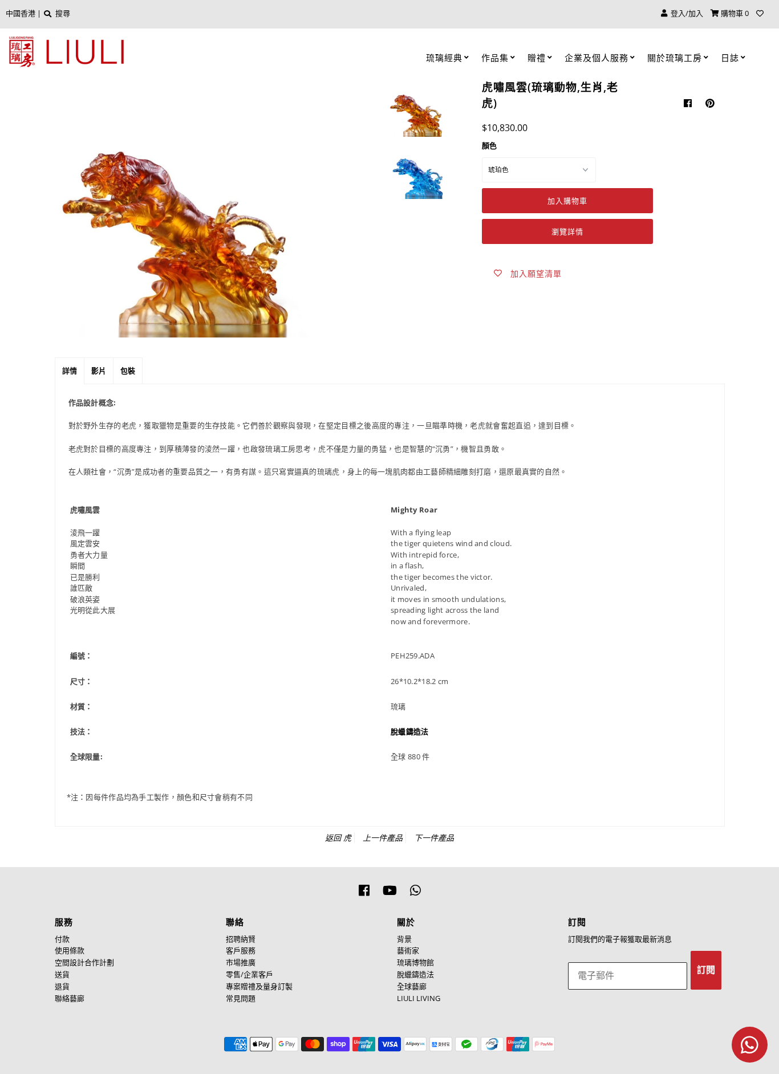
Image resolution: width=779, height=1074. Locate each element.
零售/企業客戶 (249, 974)
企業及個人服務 (596, 57)
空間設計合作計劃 (84, 962)
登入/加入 (685, 13)
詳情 (69, 370)
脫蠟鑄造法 (415, 974)
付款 (62, 939)
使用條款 (69, 950)
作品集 (495, 57)
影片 (98, 370)
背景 (404, 939)
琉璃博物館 (415, 962)
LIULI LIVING (418, 998)
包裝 (127, 370)
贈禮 (537, 57)
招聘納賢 (240, 939)
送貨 (62, 974)
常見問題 (240, 998)
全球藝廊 (412, 986)
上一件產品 (383, 837)
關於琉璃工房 (674, 57)
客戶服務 (240, 950)
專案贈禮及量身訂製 (259, 986)
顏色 (489, 145)
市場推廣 (240, 962)
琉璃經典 (444, 57)
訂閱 (706, 970)
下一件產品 (434, 837)
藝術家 (408, 950)
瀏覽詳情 (567, 231)
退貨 (62, 986)
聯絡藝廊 (69, 998)
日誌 (730, 57)
